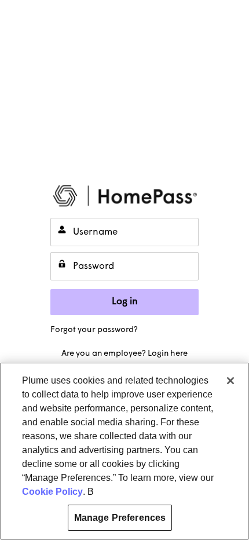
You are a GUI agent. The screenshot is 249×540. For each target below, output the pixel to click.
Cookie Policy (52, 492)
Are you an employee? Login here (124, 353)
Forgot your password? (94, 330)
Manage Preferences (120, 518)
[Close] (230, 380)
